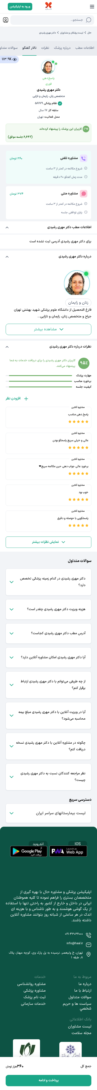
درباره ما (84, 984)
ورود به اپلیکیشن (20, 6)
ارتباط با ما (82, 990)
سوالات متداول (80, 997)
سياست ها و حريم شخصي (77, 1006)
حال (89, 33)
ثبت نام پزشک (35, 997)
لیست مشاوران (79, 1026)
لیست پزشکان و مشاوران (71, 33)
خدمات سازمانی (33, 1004)
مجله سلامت (81, 1033)
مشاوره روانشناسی (31, 984)
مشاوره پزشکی (35, 990)
